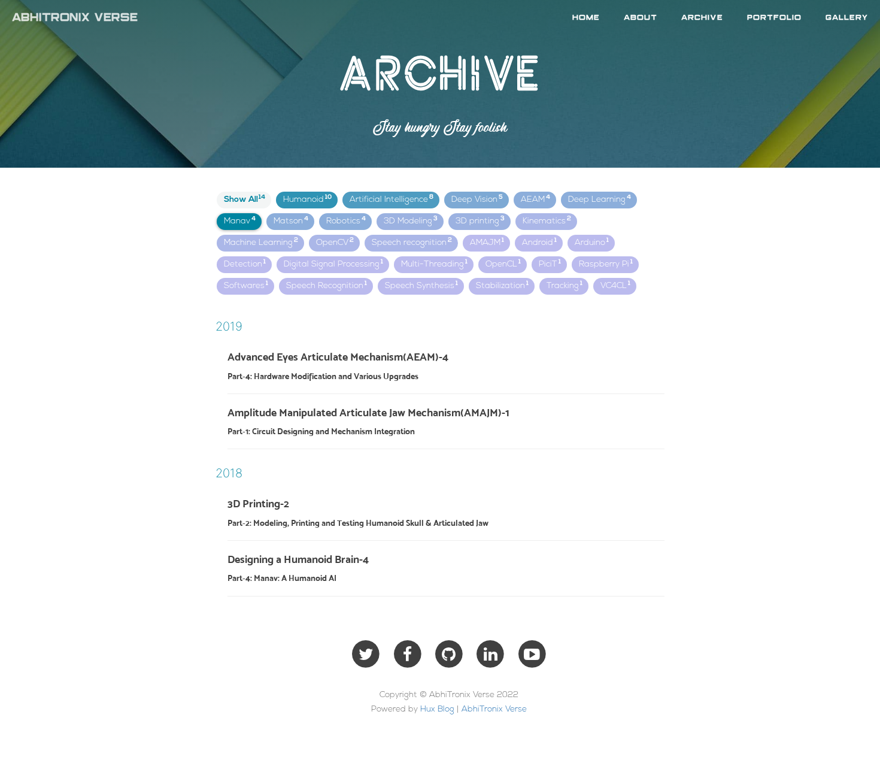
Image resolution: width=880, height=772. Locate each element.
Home (586, 17)
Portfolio (774, 17)
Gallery (847, 17)
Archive (702, 17)
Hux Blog (437, 709)
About (640, 17)
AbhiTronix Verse (75, 18)
